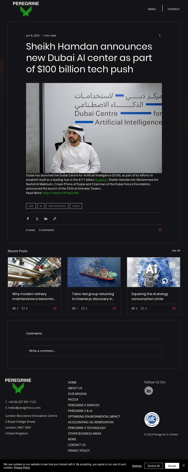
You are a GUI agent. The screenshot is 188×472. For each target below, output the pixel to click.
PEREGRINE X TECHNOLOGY (87, 428)
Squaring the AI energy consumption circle (149, 296)
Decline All (154, 466)
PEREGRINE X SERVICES (84, 405)
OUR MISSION (77, 394)
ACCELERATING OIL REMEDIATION (90, 422)
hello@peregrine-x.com (24, 408)
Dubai (76, 206)
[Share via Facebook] (28, 218)
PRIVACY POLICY (79, 451)
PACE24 (73, 399)
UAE (30, 206)
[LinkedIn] (148, 390)
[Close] (183, 465)
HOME (72, 382)
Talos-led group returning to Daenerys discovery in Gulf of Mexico (93, 296)
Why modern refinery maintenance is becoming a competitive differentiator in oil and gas (33, 296)
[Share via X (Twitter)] (37, 218)
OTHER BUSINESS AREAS (84, 434)
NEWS (72, 439)
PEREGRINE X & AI (80, 411)
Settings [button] (137, 466)
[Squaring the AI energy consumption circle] (153, 272)
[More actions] (160, 35)
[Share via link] (55, 218)
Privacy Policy (22, 467)
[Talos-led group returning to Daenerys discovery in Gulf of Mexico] (94, 272)
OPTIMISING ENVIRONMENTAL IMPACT (94, 416)
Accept (172, 466)
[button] (152, 9)
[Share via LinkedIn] (46, 218)
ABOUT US (75, 388)
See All (176, 250)
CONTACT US (77, 445)
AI (41, 206)
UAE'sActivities (57, 206)
